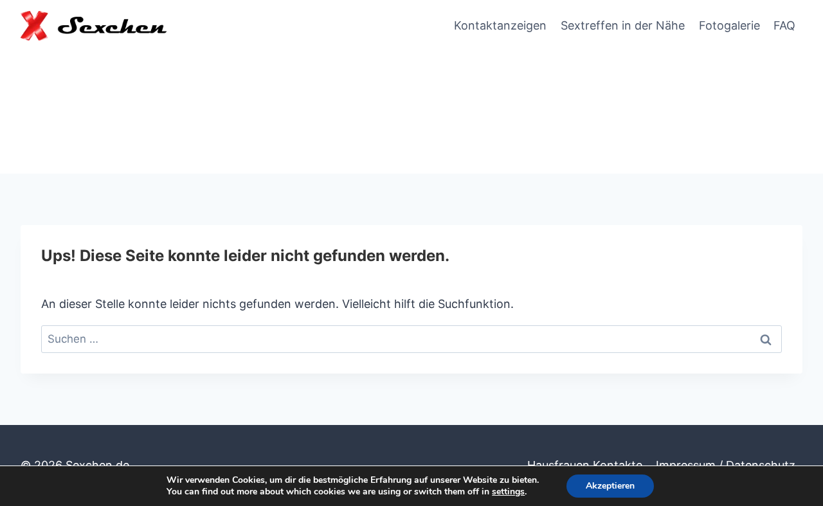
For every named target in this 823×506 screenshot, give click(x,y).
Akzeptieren (610, 486)
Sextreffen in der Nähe (623, 25)
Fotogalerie (729, 25)
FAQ (784, 25)
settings (508, 492)
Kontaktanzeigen (500, 25)
